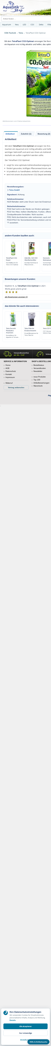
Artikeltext (10, 134)
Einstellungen (25, 1040)
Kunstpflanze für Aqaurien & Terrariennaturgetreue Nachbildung (12, 336)
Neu (17, 24)
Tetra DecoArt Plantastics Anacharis (11, 331)
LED (24, 24)
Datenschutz (10, 371)
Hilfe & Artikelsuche (38, 1042)
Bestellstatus (38, 365)
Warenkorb (37, 386)
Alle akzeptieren (25, 1026)
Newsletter (37, 371)
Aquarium (6, 24)
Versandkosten (39, 368)
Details (13, 1020)
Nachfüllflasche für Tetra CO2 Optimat (12, 263)
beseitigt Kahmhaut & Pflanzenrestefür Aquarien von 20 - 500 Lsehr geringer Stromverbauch (31, 264)
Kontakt (8, 374)
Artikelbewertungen (41, 383)
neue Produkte (39, 377)
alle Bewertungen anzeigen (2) (16, 297)
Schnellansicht (13, 255)
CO (32, 24)
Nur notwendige (25, 1033)
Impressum (10, 377)
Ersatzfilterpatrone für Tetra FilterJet (31, 334)
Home (7, 365)
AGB (7, 368)
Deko (41, 24)
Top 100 (36, 380)
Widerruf (9, 383)
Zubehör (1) (26, 134)
